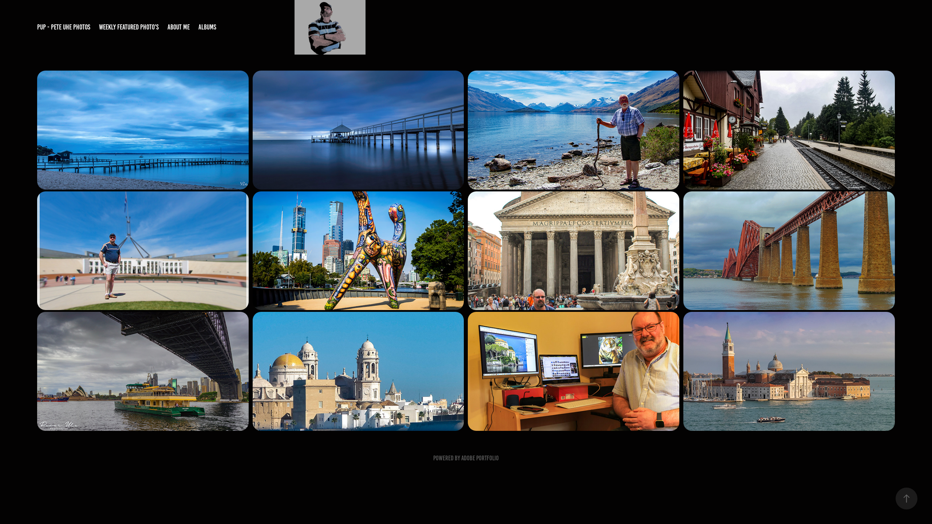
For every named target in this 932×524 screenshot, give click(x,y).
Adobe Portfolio (480, 458)
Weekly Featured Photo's (129, 27)
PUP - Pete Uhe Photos (63, 27)
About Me (178, 27)
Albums (207, 27)
